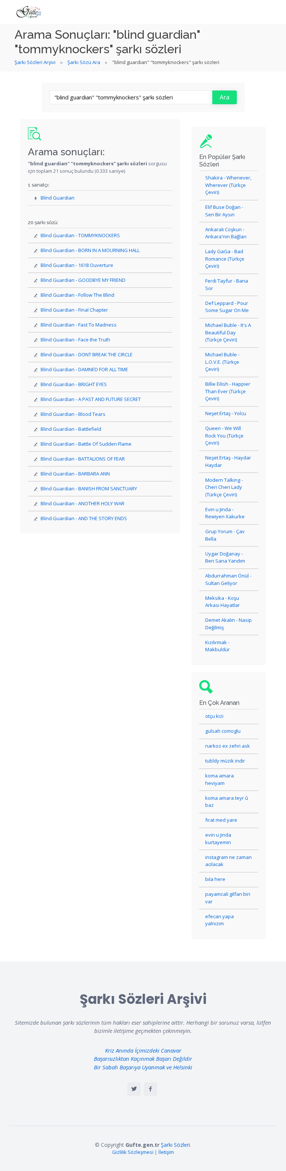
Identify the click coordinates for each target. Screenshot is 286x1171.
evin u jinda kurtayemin (218, 838)
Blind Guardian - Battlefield (71, 429)
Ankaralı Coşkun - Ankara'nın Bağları (226, 233)
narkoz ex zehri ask (227, 745)
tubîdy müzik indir (225, 760)
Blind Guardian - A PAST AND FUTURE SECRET (91, 399)
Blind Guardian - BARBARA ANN (75, 473)
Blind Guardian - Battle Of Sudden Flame (86, 443)
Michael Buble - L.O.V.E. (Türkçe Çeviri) (222, 361)
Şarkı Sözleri (175, 1144)
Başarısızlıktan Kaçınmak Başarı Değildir (143, 1058)
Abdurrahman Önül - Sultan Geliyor (228, 579)
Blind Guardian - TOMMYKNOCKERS (80, 235)
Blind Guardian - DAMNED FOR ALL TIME (84, 369)
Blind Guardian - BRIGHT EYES (74, 384)
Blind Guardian (57, 197)
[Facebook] (150, 1089)
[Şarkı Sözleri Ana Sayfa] (29, 11)
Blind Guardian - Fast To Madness (79, 324)
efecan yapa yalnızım (219, 920)
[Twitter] (134, 1089)
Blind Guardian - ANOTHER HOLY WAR (82, 503)
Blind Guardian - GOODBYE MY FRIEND (83, 280)
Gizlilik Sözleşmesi (132, 1152)
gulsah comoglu (223, 731)
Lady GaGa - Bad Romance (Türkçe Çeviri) (224, 258)
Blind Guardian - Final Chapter (74, 309)
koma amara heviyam (219, 779)
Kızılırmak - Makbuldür (217, 646)
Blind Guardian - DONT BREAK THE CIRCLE (87, 354)
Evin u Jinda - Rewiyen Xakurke (225, 513)
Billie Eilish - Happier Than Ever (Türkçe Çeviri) (227, 391)
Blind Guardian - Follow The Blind (77, 295)
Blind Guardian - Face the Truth (75, 339)
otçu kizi (214, 716)
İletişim (166, 1152)
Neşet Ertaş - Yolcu (225, 413)
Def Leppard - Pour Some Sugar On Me (227, 307)
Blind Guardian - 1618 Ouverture (77, 265)
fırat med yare (221, 820)
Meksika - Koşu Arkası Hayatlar (222, 602)
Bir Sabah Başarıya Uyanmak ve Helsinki (143, 1067)
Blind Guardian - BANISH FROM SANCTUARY (89, 488)
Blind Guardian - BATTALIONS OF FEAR (83, 458)
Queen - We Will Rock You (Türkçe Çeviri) (224, 435)
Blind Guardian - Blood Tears (73, 414)
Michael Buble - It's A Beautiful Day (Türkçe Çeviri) (228, 332)
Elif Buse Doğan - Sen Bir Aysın (224, 211)
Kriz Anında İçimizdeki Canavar (143, 1050)
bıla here (215, 879)
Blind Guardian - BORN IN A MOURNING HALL (90, 250)
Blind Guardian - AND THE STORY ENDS (84, 518)
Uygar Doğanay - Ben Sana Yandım (225, 557)
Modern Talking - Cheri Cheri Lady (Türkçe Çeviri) (224, 487)
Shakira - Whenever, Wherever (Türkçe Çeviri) (228, 184)
